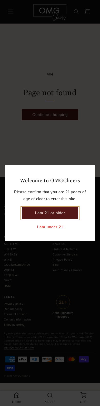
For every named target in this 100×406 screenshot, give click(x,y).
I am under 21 (50, 227)
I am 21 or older (50, 213)
